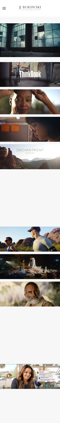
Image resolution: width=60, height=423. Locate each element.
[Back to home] (30, 8)
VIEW (30, 78)
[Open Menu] (4, 8)
